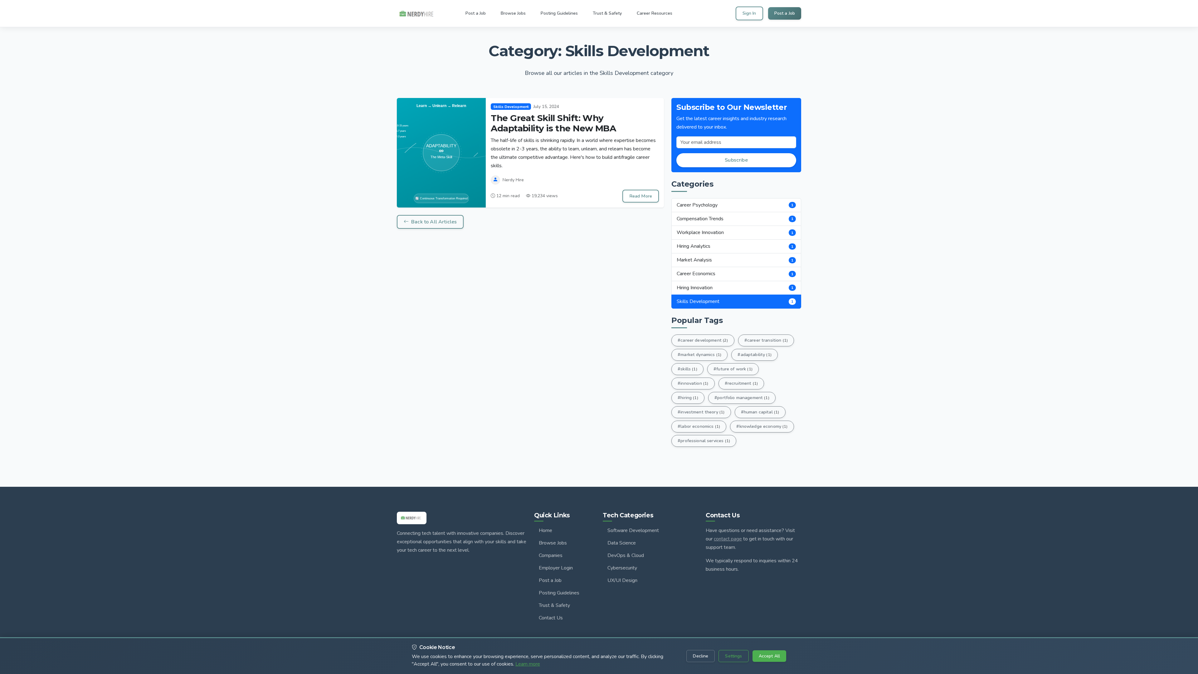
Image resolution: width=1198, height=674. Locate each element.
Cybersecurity (622, 567)
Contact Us (551, 617)
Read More (640, 196)
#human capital (760, 412)
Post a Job (784, 13)
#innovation (693, 383)
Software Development (633, 530)
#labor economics (699, 426)
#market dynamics (699, 354)
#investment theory (701, 412)
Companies (550, 555)
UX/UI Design (622, 580)
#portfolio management (741, 397)
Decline (700, 656)
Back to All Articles (434, 221)
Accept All (769, 656)
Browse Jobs (553, 543)
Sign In (749, 13)
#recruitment (741, 383)
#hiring (688, 397)
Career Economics (735, 273)
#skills (687, 369)
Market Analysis (735, 259)
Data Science (621, 543)
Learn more (527, 664)
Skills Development (735, 301)
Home (545, 530)
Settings (733, 656)
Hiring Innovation (735, 287)
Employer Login (556, 567)
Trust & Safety (554, 605)
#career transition (766, 340)
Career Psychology (735, 205)
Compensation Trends (735, 218)
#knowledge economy (761, 426)
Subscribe (736, 160)
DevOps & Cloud (625, 555)
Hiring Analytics (735, 246)
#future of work (732, 369)
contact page (728, 538)
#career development (703, 340)
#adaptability (754, 354)
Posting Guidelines (559, 592)
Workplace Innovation (735, 232)
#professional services (704, 440)
